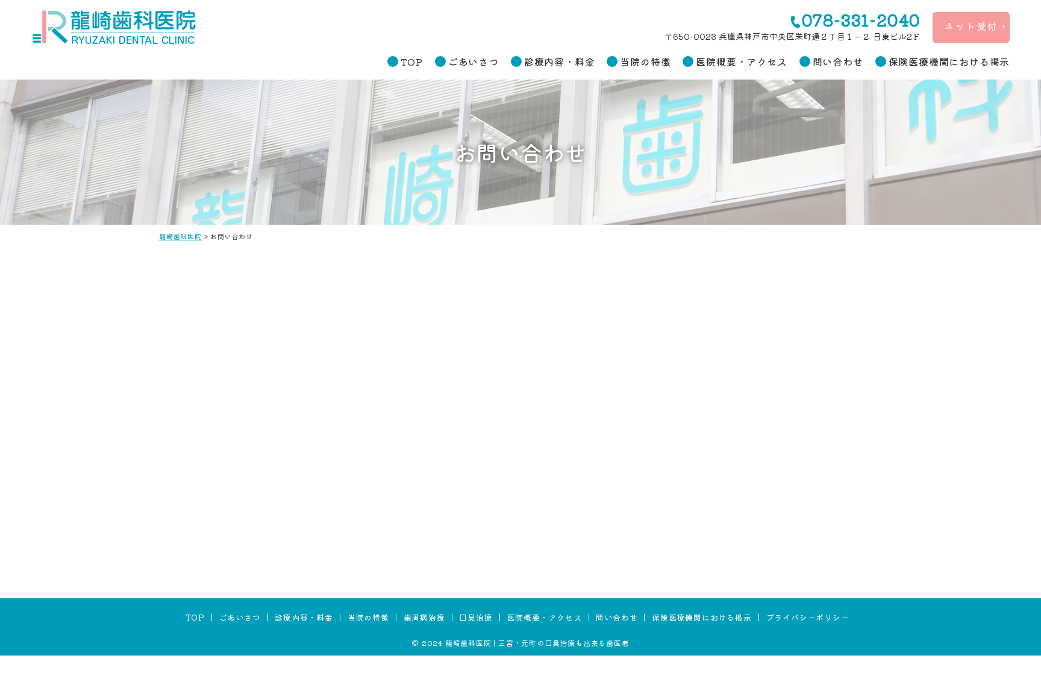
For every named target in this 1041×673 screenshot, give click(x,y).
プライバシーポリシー (807, 617)
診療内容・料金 (559, 61)
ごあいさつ (473, 61)
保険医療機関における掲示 (949, 61)
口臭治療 (475, 617)
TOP (411, 61)
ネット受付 (971, 26)
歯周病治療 (424, 617)
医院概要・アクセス (741, 61)
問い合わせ (838, 61)
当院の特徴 (645, 61)
